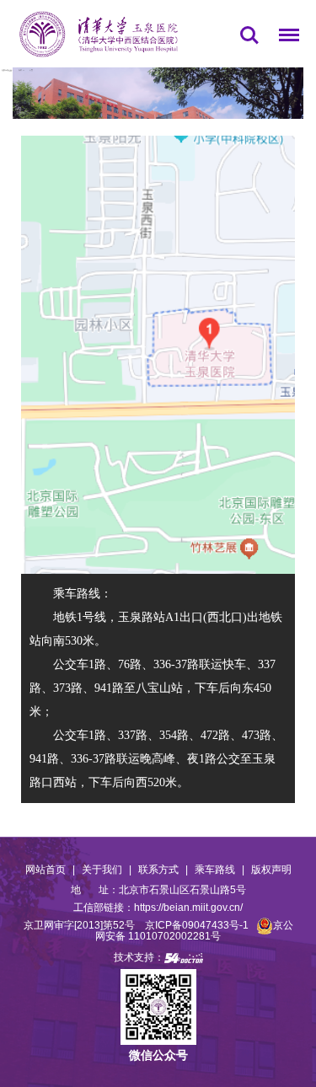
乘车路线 (215, 869)
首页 (20, 70)
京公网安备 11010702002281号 (194, 930)
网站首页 (45, 869)
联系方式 (158, 869)
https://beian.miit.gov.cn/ (188, 907)
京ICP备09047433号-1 (197, 925)
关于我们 (102, 869)
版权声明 (271, 869)
